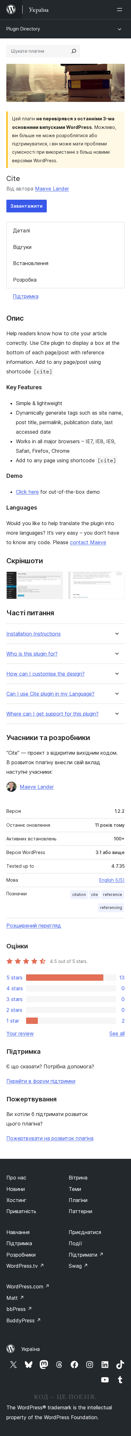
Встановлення (30, 263)
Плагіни (78, 1200)
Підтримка (25, 296)
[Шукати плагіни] (73, 51)
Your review (20, 1033)
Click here (27, 492)
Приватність (21, 1211)
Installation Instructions (33, 634)
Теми (75, 1189)
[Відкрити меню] (121, 9)
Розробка (25, 280)
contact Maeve (88, 542)
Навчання (18, 1232)
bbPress (19, 1309)
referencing (111, 907)
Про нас (16, 1177)
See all (117, 1033)
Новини (15, 1189)
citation (79, 894)
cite (94, 894)
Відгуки (22, 247)
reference (112, 894)
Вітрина (78, 1177)
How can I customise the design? (45, 674)
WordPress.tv (25, 1266)
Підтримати (86, 1255)
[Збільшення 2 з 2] (116, 580)
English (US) (112, 880)
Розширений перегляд (33, 925)
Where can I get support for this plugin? (52, 714)
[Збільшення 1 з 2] (54, 580)
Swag (78, 1266)
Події (75, 1243)
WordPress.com (28, 1286)
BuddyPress (23, 1320)
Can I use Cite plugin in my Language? (50, 694)
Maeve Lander (52, 188)
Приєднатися (85, 1232)
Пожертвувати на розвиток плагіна (49, 1138)
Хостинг (16, 1200)
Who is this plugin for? (32, 654)
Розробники (21, 1255)
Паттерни (80, 1211)
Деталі (21, 230)
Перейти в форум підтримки (40, 1081)
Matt (15, 1298)
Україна (30, 1349)
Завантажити (26, 206)
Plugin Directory (23, 28)
